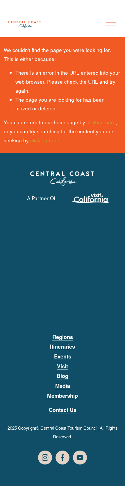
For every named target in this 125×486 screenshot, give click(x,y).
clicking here (101, 122)
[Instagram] (45, 458)
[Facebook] (62, 458)
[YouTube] (80, 458)
